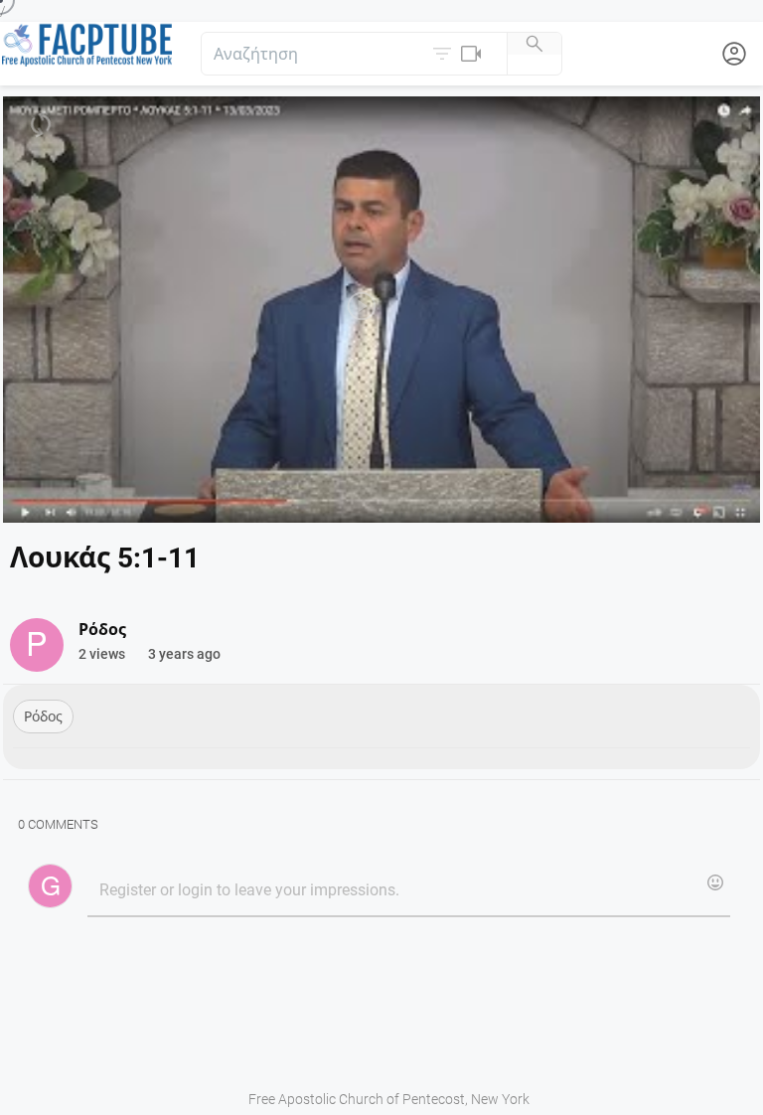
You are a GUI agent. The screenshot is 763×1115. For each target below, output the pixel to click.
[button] (459, 54)
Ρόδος (43, 716)
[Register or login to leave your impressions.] (408, 891)
